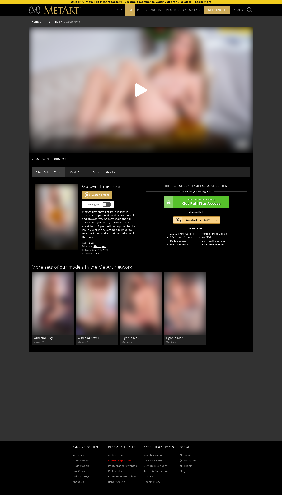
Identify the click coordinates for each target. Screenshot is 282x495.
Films (47, 21)
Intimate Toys (81, 476)
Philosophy (115, 471)
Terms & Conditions (156, 471)
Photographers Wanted (122, 466)
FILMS (130, 9)
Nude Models (81, 466)
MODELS (156, 9)
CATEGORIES (190, 9)
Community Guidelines (122, 476)
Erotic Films (80, 455)
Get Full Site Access (201, 202)
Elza (57, 21)
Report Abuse (116, 482)
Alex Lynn (100, 246)
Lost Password (153, 460)
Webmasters (116, 455)
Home (36, 21)
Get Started (217, 10)
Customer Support (155, 466)
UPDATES (117, 9)
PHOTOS (142, 9)
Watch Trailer (100, 195)
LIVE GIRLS (171, 9)
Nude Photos (81, 460)
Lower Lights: (92, 204)
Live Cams (79, 471)
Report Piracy (152, 482)
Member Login (153, 455)
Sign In (238, 9)
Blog (182, 471)
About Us (78, 482)
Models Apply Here (120, 460)
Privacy (148, 476)
